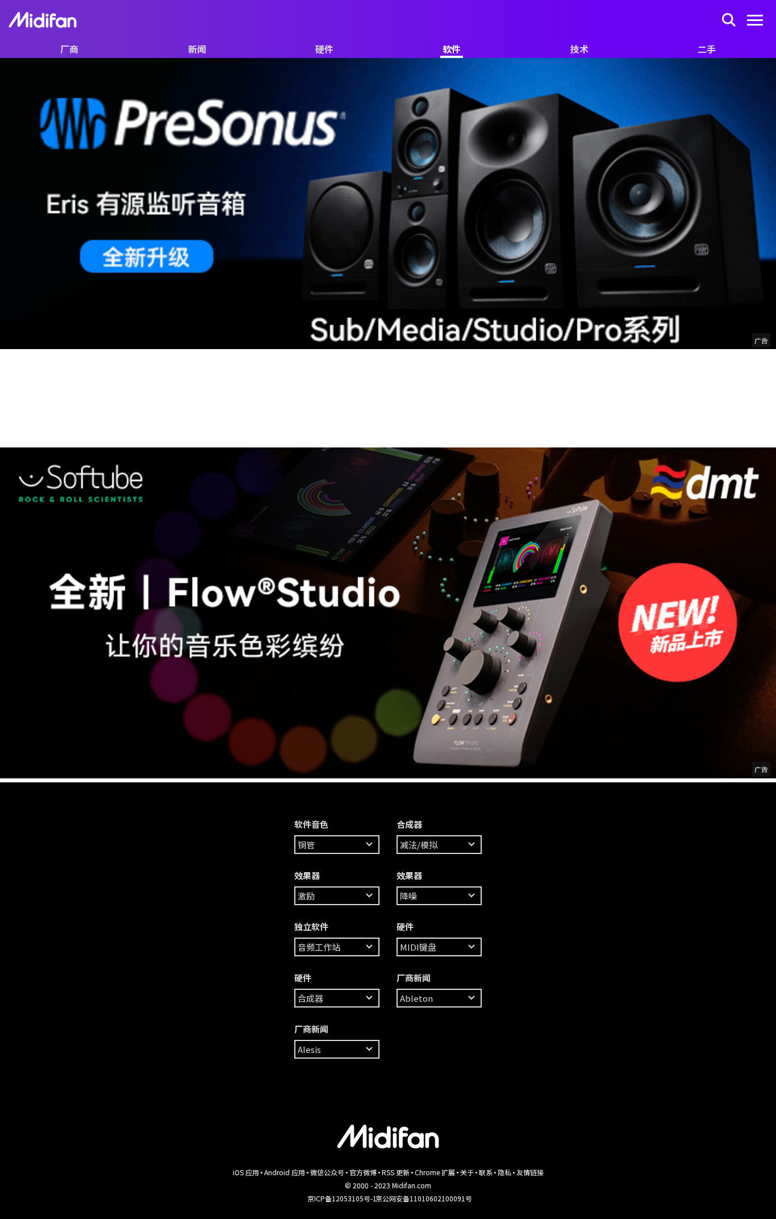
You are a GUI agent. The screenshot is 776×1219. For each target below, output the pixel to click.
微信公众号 (327, 1172)
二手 (707, 49)
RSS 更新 (396, 1172)
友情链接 (530, 1172)
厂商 (69, 49)
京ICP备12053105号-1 (342, 1198)
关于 (467, 1172)
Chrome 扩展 (435, 1172)
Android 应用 (284, 1172)
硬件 (324, 49)
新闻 (197, 49)
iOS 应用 (246, 1172)
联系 (486, 1172)
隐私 (504, 1172)
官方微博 (363, 1172)
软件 (452, 49)
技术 (579, 49)
